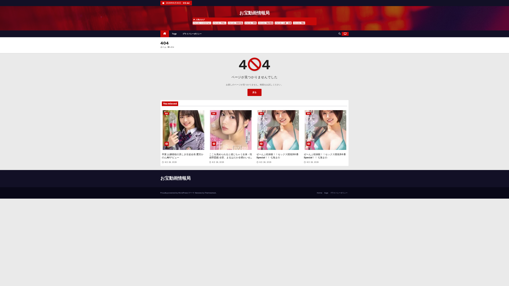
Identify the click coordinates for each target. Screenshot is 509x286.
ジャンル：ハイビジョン (202, 23)
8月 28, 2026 (171, 162)
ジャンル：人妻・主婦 (283, 23)
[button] (340, 33)
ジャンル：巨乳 (250, 23)
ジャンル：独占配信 (265, 23)
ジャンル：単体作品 (235, 23)
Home (319, 193)
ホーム (163, 47)
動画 (166, 114)
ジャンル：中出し (219, 23)
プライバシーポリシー (192, 33)
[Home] (164, 33)
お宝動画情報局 (254, 13)
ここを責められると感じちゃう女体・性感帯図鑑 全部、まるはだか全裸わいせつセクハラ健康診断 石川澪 (230, 157)
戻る (254, 92)
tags (174, 33)
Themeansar (210, 193)
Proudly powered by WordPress (174, 193)
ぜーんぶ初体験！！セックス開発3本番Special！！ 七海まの (277, 156)
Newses (198, 193)
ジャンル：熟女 (299, 23)
